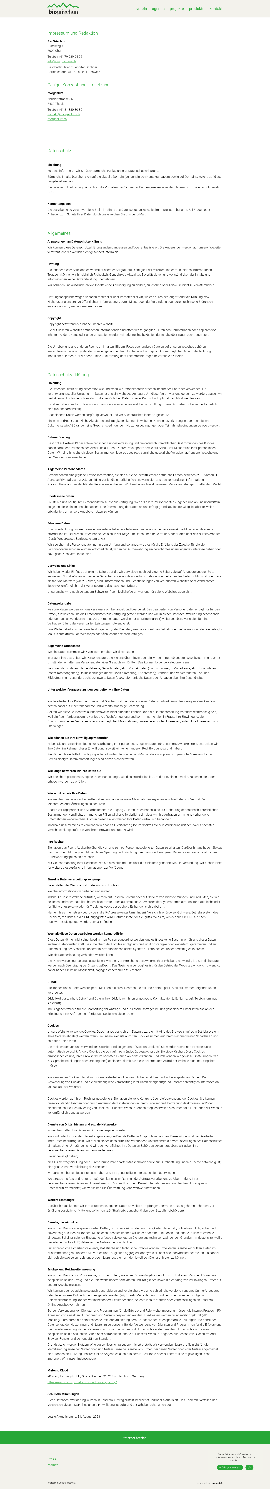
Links (52, 1459)
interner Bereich (135, 1438)
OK (249, 1467)
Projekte (177, 9)
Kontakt (216, 9)
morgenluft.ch (57, 119)
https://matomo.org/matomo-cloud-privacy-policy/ (82, 1382)
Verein (141, 9)
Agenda (158, 9)
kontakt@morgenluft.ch (64, 114)
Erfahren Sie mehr (229, 1467)
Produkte (197, 9)
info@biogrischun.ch (62, 61)
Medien (53, 1465)
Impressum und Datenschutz (61, 1483)
